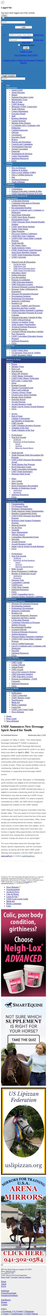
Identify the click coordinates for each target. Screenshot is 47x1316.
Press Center (11, 719)
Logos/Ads (16, 707)
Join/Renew (6, 1300)
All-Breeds (17, 440)
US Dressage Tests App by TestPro (25, 353)
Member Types (17, 366)
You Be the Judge (19, 264)
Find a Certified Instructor (22, 175)
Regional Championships (21, 509)
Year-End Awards (18, 437)
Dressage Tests (17, 580)
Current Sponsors (18, 121)
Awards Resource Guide (21, 404)
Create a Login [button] (26, 51)
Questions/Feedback (9, 1295)
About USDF (17, 90)
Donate (4, 1302)
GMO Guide (16, 662)
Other (13, 479)
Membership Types (19, 99)
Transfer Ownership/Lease (22, 388)
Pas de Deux (16, 527)
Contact (4, 1304)
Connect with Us (10, 60)
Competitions (16, 189)
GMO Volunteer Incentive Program (26, 425)
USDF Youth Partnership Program (25, 255)
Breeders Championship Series (24, 513)
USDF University (18, 257)
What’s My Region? (19, 373)
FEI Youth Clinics (18, 245)
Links (8, 906)
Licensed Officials (19, 629)
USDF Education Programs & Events (26, 194)
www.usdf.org (6, 856)
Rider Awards (17, 483)
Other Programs (18, 231)
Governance (16, 135)
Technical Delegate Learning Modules (27, 287)
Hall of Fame (16, 102)
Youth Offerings (18, 109)
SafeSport (5, 1291)
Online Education (18, 275)
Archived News (12, 892)
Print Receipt (16, 371)
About (3, 1284)
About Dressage (18, 92)
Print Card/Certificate (20, 390)
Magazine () (24, 106)
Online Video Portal (19, 229)
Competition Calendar (20, 582)
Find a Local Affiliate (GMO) (23, 172)
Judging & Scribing (19, 170)
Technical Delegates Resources (24, 632)
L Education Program (20, 201)
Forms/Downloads (8, 1293)
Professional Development (22, 298)
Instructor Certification (20, 301)
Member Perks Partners (21, 123)
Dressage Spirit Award (20, 474)
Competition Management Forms (25, 537)
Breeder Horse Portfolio (21, 397)
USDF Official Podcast (21, 320)
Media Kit (15, 702)
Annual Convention (19, 149)
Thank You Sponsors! (26, 60)
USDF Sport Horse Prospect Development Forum (23, 218)
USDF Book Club (19, 266)
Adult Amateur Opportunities (23, 324)
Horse (13, 383)
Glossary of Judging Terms (22, 322)
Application (17, 490)
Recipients (17, 492)
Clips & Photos (12, 894)
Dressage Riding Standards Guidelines (27, 310)
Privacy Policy (5, 1277)
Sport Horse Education (20, 215)
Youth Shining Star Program (23, 464)
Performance (16, 435)
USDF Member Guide (20, 698)
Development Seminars (21, 296)
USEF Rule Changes (20, 587)
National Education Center (22, 97)
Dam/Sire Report (18, 399)
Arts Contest (16, 481)
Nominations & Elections (21, 154)
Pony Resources (18, 334)
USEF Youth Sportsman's (22, 471)
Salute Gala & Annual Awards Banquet (27, 406)
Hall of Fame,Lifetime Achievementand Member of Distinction (22, 418)
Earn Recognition (18, 277)
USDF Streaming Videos (21, 355)
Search (17, 444)
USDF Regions (17, 104)
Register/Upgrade (18, 385)
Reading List (16, 303)
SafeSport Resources (20, 158)
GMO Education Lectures (22, 284)
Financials (15, 151)
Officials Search (18, 535)
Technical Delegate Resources (23, 327)
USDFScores (16, 585)
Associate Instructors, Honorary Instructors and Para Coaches (24, 616)
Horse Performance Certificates (24, 571)
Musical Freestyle (18, 525)
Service (14, 414)
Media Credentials (19, 705)
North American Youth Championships (27, 511)
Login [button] (26, 48)
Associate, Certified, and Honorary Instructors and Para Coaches (25, 307)
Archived (18, 446)
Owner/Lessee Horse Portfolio (24, 395)
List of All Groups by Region (23, 672)
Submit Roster (17, 667)
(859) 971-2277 (11, 1271)
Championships (17, 504)
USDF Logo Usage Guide (22, 709)
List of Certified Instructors (22, 644)
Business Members (19, 118)
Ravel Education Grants (21, 467)
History (14, 95)
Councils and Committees (22, 144)
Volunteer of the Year (20, 428)
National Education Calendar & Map (26, 191)
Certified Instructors (19, 130)
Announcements (13, 889)
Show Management (19, 532)
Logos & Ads (11, 896)
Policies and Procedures (21, 142)
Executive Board (18, 114)
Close (4, 15)
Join (13, 177)
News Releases (17, 712)
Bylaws (14, 139)
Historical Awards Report (24, 448)
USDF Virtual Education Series (24, 268)
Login (24, 27)
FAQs (13, 161)
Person (14, 364)
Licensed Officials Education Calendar (27, 331)
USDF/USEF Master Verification (25, 378)
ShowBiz (15, 539)
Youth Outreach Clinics (21, 248)
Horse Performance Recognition (24, 486)
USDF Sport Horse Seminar (23, 226)
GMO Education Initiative (22, 282)
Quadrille (15, 530)
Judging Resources (19, 329)
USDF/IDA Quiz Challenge (23, 236)
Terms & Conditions (24, 1277)
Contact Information (19, 111)
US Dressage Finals (19, 506)
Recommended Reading (21, 208)
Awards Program (18, 402)
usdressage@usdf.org (7, 883)
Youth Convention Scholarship (24, 469)
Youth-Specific (17, 243)
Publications (16, 693)
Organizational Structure (21, 146)
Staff (13, 116)
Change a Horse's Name (21, 392)
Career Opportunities (20, 156)
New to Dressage (18, 168)
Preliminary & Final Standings (24, 442)
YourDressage (17, 700)
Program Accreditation (20, 280)
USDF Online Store (19, 350)
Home (8, 716)
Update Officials (18, 665)
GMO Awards (17, 423)
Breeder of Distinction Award (23, 488)
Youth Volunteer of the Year (22, 430)
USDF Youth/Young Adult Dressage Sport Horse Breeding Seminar (26, 251)
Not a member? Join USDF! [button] (26, 55)
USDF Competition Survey (22, 594)
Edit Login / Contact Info (21, 381)
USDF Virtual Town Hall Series (24, 270)
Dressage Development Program (24, 294)
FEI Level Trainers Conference (24, 234)
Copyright (14, 1277)
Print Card (15, 369)
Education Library (19, 273)
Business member (27, 45)
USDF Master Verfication (22, 376)
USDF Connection (19, 695)
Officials (15, 132)
